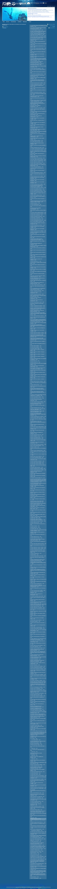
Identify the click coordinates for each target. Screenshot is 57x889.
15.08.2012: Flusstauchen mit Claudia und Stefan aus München (37, 575)
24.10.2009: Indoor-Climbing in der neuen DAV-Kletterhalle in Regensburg (38, 777)
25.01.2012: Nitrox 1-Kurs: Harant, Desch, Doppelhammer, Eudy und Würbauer (38, 630)
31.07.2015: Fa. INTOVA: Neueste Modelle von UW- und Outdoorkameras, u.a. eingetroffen (38, 395)
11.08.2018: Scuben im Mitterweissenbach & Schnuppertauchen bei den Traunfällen (36, 239)
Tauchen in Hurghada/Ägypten (35, 878)
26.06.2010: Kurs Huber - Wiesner (36, 744)
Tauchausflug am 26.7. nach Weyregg (36, 797)
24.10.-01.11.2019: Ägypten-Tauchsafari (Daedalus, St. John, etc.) (37, 197)
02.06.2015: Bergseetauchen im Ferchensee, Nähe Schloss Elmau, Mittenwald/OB (37, 411)
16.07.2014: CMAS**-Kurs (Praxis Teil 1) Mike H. (38, 444)
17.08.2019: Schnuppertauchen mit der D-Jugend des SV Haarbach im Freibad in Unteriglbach (38, 201)
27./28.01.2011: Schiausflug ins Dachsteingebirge (38, 693)
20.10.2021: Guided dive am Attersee (36, 140)
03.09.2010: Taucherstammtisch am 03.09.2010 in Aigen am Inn (38, 719)
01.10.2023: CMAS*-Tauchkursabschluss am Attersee (38, 72)
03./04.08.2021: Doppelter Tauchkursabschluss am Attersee (37, 154)
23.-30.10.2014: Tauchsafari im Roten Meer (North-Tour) (37, 430)
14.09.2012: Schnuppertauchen (35, 553)
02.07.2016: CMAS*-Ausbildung (35, 345)
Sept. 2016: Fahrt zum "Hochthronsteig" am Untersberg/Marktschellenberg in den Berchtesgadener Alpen (37, 325)
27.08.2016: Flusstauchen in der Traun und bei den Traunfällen (37, 330)
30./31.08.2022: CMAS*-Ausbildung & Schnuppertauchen (35, 106)
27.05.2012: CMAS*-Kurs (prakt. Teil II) (36, 606)
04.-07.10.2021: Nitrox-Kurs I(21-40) (36, 141)
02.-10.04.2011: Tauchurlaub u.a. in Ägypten (37, 680)
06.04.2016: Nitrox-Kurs (34, 360)
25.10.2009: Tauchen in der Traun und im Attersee (38, 775)
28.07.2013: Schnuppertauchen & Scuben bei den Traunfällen (37, 486)
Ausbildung (19, 21)
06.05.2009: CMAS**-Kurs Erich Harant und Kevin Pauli (38, 816)
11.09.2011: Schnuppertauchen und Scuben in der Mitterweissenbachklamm (37, 650)
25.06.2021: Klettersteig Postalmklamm (36, 166)
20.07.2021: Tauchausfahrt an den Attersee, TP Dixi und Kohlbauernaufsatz (38, 156)
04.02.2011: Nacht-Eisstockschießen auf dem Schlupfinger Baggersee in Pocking (38, 691)
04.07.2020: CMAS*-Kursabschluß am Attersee (38, 191)
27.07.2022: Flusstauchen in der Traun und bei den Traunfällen (37, 118)
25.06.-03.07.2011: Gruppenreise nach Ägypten (38, 668)
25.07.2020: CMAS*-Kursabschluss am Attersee (38, 187)
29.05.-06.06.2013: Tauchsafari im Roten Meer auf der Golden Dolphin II (37, 506)
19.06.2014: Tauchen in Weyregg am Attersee (37, 450)
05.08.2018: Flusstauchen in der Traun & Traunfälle (37, 241)
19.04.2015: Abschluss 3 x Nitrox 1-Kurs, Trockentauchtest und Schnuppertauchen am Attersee (38, 422)
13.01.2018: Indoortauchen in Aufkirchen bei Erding (37, 274)
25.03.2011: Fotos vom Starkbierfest (36, 688)
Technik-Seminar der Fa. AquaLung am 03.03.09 (38, 825)
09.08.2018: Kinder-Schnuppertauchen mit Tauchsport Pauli (37, 237)
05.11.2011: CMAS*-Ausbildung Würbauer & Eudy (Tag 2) (37, 643)
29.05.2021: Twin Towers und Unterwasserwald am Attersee (37, 171)
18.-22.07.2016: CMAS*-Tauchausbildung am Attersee (38, 344)
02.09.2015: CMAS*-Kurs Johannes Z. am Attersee (37, 379)
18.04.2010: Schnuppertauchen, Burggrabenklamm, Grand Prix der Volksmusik (38, 763)
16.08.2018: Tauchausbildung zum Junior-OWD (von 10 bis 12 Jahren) (37, 232)
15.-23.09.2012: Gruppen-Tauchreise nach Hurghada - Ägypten (37, 551)
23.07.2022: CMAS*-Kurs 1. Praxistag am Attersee (37, 121)
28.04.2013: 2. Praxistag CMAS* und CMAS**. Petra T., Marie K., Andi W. (37, 515)
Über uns (7, 21)
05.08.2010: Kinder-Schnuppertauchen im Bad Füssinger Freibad (38, 729)
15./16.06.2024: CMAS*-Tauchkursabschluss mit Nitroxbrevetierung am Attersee (37, 64)
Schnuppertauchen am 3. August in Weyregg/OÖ (38, 856)
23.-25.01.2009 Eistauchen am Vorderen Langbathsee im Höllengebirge (38, 833)
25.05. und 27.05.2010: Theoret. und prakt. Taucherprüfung (36, 753)
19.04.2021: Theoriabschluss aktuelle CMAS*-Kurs (37, 174)
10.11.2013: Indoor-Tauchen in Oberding (37, 462)
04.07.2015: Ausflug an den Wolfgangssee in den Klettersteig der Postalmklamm (37, 403)
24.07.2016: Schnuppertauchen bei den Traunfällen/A (38, 342)
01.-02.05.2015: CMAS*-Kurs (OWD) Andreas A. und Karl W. (38, 419)
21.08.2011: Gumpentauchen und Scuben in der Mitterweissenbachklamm (36, 655)
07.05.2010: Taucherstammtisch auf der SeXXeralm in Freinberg (37, 760)
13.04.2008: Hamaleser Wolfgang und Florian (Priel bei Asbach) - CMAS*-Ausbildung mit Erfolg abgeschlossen (38, 874)
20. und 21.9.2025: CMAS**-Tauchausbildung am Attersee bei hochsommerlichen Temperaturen (38, 37)
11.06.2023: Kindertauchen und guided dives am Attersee (36, 86)
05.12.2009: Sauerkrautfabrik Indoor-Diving (37, 771)
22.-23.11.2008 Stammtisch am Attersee (37, 837)
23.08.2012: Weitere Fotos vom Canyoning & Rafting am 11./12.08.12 (38, 567)
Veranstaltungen (13, 21)
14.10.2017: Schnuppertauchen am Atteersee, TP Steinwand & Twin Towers (37, 283)
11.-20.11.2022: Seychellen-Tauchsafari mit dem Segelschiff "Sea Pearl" (36, 96)
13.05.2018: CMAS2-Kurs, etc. (35, 261)
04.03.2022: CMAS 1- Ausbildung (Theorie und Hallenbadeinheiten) (36, 136)
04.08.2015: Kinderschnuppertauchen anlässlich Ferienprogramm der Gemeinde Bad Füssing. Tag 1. (37, 392)
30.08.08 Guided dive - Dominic (35, 852)
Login (48, 6)
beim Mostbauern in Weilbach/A (36, 830)
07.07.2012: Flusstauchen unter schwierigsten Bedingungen (36, 592)
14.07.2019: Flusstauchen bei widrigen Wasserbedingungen (35, 208)
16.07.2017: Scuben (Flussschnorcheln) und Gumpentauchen (36, 300)
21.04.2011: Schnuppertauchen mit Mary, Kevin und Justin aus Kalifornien (38, 678)
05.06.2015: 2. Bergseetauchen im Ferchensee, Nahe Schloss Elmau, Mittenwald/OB (37, 409)
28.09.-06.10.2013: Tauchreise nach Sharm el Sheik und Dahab (38, 465)
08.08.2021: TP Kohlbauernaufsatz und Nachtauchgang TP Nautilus (38, 152)
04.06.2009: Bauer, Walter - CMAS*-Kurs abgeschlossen (35, 804)
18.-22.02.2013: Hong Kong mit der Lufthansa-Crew (37, 535)
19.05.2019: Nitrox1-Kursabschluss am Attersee (38, 213)
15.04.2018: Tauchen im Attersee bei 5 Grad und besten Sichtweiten (37, 267)
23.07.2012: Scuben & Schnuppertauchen (37, 583)
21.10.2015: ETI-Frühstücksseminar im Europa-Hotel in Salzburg (37, 370)
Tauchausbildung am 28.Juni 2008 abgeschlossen (38, 863)
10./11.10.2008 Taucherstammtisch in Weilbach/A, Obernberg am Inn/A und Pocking (37, 843)
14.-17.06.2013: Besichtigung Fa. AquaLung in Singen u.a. (37, 499)
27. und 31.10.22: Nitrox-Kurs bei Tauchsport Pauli (37, 98)
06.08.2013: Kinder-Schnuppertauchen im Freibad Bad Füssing (37, 476)
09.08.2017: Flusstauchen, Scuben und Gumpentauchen (35, 298)
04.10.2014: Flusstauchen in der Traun (36, 434)
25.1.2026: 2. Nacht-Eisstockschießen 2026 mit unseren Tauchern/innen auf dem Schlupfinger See (38, 32)
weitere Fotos (34, 748)
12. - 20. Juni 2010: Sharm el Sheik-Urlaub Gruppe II (37, 746)
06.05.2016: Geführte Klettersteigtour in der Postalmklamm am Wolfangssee (38, 359)
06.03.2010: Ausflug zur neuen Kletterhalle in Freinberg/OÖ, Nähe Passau (36, 768)
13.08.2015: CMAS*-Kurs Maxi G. (36, 384)
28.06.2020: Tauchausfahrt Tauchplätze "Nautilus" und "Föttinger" (37, 193)
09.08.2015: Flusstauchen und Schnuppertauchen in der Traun (38, 386)
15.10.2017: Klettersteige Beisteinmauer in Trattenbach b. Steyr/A (38, 281)
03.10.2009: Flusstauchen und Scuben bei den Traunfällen (36, 783)
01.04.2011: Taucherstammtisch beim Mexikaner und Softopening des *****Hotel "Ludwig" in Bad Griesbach (38, 685)
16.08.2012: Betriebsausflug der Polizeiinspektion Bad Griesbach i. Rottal (37, 573)
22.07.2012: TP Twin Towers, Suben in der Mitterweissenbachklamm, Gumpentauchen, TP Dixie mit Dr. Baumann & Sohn (38, 586)
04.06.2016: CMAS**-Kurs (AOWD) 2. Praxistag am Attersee (37, 354)
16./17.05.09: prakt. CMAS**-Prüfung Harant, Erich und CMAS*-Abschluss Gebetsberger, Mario (37, 811)
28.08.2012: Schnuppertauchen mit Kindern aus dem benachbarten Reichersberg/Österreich (37, 560)
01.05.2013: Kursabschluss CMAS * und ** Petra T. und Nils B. (37, 512)
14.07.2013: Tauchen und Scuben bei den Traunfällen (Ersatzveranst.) (37, 495)
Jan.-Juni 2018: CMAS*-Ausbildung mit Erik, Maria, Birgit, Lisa (38, 272)
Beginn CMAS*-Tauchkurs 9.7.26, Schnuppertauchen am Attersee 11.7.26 (38, 16)
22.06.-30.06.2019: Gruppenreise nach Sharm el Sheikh (38, 210)
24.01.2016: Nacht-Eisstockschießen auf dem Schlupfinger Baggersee (38, 364)
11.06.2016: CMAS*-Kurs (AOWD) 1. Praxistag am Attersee (37, 350)
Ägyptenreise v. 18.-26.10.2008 (35, 840)
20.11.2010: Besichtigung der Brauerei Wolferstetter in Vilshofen (37, 702)
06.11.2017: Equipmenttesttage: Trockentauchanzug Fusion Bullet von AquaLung (37, 278)
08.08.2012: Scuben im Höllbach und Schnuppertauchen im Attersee (38, 579)
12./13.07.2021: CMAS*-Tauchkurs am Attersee (38, 159)
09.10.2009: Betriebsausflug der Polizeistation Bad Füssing (37, 781)
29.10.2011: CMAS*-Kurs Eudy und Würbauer (37, 645)
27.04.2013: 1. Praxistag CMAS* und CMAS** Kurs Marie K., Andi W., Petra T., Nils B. (38, 517)
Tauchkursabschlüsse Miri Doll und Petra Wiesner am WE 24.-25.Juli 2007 (38, 799)
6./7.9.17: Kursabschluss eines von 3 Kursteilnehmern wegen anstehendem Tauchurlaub (37, 289)
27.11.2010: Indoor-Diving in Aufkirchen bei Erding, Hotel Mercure (38, 700)
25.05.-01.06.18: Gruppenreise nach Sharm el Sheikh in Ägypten (37, 255)
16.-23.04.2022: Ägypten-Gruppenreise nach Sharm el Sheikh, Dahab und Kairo (37, 129)
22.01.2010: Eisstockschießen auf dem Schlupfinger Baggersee (37, 770)
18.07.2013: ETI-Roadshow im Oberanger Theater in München (37, 492)
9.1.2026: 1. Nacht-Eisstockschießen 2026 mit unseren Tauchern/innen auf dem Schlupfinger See (37, 34)
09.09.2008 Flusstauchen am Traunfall (36, 851)
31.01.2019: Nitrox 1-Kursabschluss (36, 217)
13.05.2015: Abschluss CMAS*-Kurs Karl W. (37, 417)
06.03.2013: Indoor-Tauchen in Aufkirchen (37, 456)
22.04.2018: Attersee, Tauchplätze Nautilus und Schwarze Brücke (38, 263)
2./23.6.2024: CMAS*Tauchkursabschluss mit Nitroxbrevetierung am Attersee (36, 62)
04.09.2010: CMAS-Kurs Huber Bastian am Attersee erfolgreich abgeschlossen (37, 717)
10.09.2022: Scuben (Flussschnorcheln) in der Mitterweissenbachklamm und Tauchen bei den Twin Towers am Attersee (37, 103)
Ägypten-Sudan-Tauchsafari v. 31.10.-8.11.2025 (38, 35)
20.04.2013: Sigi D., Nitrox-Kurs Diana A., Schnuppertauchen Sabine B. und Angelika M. (37, 519)
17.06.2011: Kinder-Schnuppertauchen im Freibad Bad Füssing (37, 670)
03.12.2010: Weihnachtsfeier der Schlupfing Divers (37, 697)
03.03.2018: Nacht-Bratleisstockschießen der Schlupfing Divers (38, 269)
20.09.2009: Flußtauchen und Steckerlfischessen (38, 787)
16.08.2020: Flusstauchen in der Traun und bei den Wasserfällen (37, 180)
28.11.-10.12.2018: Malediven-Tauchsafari (37, 221)
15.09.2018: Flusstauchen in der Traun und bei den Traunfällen (37, 227)
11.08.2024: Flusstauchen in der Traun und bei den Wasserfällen (37, 54)
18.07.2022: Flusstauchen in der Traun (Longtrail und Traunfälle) (37, 123)
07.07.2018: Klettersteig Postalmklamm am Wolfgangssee (36, 244)
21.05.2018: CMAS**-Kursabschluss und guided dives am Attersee (38, 257)
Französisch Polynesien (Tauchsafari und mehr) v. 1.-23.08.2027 (37, 9)
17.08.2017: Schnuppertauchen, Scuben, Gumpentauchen (35, 292)
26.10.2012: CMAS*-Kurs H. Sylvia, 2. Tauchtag (38, 547)
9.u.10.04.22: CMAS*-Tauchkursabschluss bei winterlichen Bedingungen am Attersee (38, 132)
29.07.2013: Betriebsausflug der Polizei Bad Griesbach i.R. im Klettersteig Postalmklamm (38, 484)
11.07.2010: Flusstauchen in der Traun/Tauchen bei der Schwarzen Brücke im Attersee (37, 741)
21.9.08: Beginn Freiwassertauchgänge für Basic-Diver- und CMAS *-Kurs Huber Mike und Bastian (37, 847)
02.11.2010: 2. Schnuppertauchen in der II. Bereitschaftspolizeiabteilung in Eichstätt (37, 706)
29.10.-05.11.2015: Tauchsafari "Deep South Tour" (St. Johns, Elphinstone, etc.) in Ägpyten (37, 368)
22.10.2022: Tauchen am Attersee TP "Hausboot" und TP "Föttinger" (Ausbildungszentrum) (38, 100)
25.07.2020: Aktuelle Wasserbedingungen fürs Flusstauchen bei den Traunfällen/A (36, 186)
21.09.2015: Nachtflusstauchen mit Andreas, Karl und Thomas (37, 373)
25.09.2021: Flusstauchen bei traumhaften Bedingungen (38, 145)
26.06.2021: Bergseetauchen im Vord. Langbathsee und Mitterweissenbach (37, 165)
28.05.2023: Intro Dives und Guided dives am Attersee (38, 90)
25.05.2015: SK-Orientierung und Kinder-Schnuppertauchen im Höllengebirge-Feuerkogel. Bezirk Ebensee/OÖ (38, 414)
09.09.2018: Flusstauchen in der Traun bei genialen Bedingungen (37, 229)
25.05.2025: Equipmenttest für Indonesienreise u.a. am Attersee (37, 46)
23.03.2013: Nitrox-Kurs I (35, 527)
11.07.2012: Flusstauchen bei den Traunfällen (37, 590)
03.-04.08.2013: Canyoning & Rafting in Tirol (37, 477)
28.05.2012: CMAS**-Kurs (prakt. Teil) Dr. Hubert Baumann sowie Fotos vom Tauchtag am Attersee (38, 604)
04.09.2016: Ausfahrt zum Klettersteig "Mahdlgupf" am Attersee (37, 328)
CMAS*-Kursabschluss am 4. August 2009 (37, 796)
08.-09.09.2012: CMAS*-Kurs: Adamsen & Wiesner (37, 558)
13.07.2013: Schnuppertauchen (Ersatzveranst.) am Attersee (37, 497)
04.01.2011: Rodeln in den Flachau (36, 694)
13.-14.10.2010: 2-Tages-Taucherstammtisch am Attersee (37, 704)
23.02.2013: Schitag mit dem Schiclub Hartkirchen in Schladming (37, 532)
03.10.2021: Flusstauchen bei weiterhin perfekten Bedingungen (37, 143)
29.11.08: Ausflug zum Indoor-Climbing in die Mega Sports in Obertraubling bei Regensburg (38, 836)
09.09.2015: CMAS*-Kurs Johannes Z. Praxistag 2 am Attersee (37, 377)
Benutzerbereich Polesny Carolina (36, 809)
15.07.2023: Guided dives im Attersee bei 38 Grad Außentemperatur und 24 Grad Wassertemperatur (37, 80)
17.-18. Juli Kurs (33, 738)
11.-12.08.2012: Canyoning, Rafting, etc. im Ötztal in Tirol (37, 577)
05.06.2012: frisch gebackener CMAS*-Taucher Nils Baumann (37, 600)
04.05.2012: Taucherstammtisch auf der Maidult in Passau (37, 618)
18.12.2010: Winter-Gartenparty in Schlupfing (37, 695)
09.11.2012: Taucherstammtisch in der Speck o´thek (37, 545)
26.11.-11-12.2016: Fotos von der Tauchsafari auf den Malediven (37, 317)
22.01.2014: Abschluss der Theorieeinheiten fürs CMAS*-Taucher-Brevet (38, 459)
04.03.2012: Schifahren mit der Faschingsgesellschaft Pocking (37, 625)
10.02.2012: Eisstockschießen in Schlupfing (37, 628)
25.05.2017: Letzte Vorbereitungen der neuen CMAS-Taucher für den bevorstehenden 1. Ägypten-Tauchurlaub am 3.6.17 (38, 313)
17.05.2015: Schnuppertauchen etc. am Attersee (38, 416)
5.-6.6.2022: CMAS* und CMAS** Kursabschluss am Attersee (37, 125)
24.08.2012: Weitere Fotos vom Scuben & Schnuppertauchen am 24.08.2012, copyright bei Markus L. (38, 562)
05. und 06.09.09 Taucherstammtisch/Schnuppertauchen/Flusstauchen (38, 790)
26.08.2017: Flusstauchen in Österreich (37, 290)
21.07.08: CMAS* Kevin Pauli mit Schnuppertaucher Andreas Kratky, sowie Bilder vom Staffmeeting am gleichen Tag (37, 861)
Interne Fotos (33, 817)
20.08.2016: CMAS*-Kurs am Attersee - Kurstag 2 (38, 332)
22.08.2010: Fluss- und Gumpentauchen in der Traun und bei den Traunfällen (38, 723)
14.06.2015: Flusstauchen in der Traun (36, 407)
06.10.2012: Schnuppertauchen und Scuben (37, 549)
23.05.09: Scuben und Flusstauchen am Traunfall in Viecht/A (37, 808)
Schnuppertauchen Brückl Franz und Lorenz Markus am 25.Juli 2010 (38, 737)
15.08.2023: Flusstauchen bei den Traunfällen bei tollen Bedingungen (37, 78)
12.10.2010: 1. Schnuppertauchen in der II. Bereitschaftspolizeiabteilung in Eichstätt (37, 709)
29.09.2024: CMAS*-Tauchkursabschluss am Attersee (38, 50)
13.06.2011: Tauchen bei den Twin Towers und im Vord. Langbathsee (37, 673)
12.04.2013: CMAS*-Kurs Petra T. (36, 522)
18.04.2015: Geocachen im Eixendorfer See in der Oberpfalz (37, 425)
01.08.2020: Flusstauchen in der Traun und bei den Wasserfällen (37, 182)
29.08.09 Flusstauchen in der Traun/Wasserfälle (38, 788)
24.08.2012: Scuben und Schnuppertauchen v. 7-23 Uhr (38, 565)
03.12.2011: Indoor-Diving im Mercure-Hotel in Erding (38, 635)
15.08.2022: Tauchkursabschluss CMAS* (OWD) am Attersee (37, 109)
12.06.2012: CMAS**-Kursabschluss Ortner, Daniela (37, 598)
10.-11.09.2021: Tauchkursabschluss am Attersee (38, 148)
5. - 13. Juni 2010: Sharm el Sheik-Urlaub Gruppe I (37, 750)
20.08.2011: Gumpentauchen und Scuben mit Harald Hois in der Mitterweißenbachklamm (38, 657)
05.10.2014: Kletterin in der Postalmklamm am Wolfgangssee (36, 433)
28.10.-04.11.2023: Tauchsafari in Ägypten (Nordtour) (38, 70)
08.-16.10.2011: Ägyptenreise (35, 646)
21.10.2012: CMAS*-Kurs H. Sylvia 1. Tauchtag (38, 548)
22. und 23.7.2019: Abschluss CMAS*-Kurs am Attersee (38, 206)
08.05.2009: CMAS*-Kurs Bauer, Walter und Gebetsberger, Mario (38, 814)
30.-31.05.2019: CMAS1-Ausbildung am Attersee (38, 212)
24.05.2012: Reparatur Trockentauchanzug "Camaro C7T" (37, 609)
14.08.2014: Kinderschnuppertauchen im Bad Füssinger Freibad (37, 440)
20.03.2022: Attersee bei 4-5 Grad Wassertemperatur (38, 134)
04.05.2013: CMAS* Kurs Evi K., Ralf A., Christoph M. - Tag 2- (38, 452)
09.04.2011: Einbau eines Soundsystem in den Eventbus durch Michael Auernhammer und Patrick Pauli (38, 682)
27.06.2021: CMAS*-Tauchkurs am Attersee (37, 163)
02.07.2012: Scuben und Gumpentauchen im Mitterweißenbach (36, 594)
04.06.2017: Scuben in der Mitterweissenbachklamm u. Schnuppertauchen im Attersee (37, 309)
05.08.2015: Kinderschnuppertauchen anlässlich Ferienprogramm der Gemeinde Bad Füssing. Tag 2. (37, 389)
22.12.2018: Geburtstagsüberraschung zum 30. (38, 220)
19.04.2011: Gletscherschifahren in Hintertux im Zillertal (38, 676)
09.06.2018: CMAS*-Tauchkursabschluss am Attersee (38, 250)
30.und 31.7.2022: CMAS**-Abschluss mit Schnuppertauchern (36, 116)
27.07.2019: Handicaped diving (35, 204)
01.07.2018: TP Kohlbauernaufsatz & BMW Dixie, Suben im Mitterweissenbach (38, 246)
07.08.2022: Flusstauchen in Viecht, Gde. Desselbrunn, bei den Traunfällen (38, 112)
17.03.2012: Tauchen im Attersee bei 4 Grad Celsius (37, 623)
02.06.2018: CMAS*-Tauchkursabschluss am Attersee (38, 253)
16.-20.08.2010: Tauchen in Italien (36, 725)
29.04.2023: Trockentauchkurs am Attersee (37, 92)
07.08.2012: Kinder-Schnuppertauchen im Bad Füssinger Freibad (38, 582)
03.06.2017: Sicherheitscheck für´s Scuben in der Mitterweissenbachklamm (37, 311)
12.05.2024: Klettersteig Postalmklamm (36, 68)
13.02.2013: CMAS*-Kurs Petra (35, 536)
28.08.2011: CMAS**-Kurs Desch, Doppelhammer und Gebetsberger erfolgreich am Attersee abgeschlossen (38, 652)
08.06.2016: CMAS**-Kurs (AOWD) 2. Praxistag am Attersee (37, 352)
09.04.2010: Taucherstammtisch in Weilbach (37, 764)
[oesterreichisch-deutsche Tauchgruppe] (5, 28)
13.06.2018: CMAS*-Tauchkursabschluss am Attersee (38, 248)
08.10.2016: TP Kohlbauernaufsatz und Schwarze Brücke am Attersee (38, 323)
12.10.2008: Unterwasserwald (35, 841)
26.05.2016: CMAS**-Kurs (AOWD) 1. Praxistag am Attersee (37, 357)
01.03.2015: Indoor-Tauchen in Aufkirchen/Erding (38, 426)
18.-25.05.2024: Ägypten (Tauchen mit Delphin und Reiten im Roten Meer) (38, 66)
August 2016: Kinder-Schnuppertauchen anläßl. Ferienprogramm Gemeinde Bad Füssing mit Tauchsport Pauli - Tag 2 (38, 336)
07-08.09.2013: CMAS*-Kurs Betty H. (36, 467)
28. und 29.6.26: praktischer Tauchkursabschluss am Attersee (37, 42)
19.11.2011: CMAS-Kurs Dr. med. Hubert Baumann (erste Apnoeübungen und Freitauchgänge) (38, 639)
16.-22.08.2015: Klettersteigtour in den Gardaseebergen (38, 383)
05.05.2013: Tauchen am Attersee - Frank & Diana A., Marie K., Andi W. (37, 508)
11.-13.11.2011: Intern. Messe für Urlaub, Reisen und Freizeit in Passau (37, 641)
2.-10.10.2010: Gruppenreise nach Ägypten (37, 710)
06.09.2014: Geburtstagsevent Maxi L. (36, 437)
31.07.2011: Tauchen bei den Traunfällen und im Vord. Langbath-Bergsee (37, 663)
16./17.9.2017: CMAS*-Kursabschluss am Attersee (37, 286)
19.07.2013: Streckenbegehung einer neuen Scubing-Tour (37, 490)
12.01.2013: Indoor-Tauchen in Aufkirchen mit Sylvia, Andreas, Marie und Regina (37, 539)
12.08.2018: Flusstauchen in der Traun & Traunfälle (37, 235)
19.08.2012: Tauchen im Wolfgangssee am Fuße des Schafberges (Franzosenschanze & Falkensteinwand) (38, 570)
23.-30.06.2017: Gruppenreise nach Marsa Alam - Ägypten (37, 304)
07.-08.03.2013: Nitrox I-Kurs (35, 528)
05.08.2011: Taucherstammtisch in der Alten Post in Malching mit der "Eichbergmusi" (37, 661)
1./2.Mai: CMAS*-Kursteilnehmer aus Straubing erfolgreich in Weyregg (38, 869)
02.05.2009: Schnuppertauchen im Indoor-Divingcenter (38, 820)
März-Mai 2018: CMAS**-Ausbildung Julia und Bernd (37, 265)
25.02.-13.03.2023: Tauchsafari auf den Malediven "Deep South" (38, 94)
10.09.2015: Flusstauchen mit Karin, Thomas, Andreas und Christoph (38, 375)
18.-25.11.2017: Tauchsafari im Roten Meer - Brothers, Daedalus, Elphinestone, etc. (37, 276)
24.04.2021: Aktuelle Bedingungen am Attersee (37, 172)
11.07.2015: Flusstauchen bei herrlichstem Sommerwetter (36, 400)
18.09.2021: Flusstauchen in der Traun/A (37, 147)
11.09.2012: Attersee (34, 554)
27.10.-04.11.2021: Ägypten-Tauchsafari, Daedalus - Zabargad (37, 138)
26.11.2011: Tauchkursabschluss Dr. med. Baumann (37, 637)
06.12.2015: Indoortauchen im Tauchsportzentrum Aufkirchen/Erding (37, 366)
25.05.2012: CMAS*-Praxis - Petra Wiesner (37, 607)
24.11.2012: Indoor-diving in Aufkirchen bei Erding (38, 543)
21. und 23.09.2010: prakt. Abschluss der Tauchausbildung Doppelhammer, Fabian (38, 712)
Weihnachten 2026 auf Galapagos (33, 13)
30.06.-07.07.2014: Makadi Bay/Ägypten (37, 445)
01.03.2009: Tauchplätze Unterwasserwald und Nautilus (37, 827)
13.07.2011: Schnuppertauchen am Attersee (37, 667)
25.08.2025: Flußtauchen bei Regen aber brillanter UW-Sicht (37, 52)
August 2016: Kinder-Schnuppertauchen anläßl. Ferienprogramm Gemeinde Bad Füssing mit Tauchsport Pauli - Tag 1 (38, 339)
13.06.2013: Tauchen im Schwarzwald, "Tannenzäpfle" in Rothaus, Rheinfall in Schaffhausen (38, 504)
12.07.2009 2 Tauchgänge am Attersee (36, 801)
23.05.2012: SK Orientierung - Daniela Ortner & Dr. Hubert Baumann (38, 611)
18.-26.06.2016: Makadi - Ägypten (36, 348)
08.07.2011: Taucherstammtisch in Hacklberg (37, 666)
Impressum (53, 6)
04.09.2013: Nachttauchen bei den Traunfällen (37, 468)
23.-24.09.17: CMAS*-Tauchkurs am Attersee (37, 284)
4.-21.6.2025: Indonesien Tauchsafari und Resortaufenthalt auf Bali (38, 44)
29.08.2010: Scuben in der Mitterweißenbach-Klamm (37, 721)
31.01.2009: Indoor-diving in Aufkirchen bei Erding (38, 831)
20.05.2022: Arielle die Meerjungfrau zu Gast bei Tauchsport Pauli (36, 127)
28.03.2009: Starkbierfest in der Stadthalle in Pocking (38, 824)
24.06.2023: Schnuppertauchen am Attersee (37, 84)
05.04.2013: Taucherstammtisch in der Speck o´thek (37, 524)
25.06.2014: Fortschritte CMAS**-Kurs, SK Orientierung (38, 448)
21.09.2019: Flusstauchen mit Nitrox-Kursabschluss (37, 199)
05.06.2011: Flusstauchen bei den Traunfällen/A (38, 674)
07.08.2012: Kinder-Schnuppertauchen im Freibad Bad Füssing (37, 474)
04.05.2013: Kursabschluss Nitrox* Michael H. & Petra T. (37, 510)
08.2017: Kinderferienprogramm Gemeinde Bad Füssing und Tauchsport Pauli (37, 296)
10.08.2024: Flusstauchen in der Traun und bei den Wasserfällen (37, 56)
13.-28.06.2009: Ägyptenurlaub (35, 802)
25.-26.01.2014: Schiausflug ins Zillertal (36, 457)
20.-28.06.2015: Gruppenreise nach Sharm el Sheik (37, 406)
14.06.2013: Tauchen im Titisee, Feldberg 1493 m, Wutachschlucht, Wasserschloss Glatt (37, 501)
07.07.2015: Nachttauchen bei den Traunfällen (37, 401)
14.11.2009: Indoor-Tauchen (35, 774)
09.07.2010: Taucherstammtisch (36, 743)
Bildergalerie (25, 21)
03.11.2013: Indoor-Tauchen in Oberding (37, 463)
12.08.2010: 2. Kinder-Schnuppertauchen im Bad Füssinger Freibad (37, 727)
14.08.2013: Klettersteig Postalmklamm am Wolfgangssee (36, 471)
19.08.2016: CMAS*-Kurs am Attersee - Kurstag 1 (38, 333)
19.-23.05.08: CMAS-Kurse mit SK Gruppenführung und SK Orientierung (38, 866)
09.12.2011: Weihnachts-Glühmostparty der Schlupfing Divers (37, 632)
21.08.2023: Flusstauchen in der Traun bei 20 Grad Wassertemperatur (37, 76)
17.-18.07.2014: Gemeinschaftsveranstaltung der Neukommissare (37, 442)
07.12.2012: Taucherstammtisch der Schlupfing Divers (38, 542)
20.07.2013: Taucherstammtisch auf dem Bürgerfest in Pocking (37, 488)
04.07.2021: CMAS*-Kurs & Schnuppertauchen (38, 160)
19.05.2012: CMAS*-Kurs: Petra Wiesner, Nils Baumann (38, 616)
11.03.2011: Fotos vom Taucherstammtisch (37, 689)
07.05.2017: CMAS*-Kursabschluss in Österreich (38, 315)
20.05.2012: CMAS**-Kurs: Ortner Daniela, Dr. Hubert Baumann (37, 614)
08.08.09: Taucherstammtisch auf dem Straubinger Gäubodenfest (37, 795)
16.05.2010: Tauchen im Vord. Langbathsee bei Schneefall (36, 757)
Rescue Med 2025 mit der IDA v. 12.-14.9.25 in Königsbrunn (36, 40)
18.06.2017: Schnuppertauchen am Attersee (37, 305)
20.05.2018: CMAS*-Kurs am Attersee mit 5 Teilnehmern (36, 259)
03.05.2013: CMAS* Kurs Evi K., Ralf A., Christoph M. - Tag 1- (38, 454)
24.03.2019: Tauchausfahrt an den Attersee (37, 216)
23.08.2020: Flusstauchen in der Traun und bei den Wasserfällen (37, 178)
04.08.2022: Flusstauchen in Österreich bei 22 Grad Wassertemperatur (37, 114)
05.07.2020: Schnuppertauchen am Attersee (37, 190)
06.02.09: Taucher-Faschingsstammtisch (37, 829)
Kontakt (50, 6)
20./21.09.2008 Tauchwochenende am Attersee (38, 848)
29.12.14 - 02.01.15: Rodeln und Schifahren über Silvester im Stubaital (38, 428)
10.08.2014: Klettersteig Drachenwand (36, 438)
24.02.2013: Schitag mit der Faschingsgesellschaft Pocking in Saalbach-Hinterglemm (38, 530)
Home (4, 21)
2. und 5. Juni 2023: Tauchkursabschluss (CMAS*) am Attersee (37, 88)
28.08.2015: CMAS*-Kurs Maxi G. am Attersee (37, 381)
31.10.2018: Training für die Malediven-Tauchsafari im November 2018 (37, 223)
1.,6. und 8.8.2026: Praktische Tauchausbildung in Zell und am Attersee (38, 26)
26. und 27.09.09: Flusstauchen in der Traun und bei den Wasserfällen (38, 785)
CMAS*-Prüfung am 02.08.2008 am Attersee (37, 857)
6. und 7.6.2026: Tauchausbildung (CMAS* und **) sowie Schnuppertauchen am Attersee (38, 28)
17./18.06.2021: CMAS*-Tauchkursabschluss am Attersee (37, 168)
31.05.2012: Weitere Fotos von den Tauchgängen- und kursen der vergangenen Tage (37, 602)
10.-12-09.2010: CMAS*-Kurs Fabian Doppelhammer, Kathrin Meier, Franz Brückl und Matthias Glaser (38, 714)
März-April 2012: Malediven (35, 621)
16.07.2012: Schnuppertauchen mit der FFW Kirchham (38, 588)
